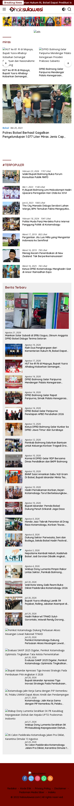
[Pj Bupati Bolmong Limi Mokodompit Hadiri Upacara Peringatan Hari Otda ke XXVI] (11, 192)
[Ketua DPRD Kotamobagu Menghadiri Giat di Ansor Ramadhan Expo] (11, 271)
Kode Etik (25, 788)
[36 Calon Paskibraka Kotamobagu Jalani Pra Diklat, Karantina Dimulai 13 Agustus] (37, 737)
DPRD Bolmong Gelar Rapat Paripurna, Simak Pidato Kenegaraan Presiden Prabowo (46, 397)
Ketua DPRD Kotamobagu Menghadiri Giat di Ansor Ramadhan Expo (46, 270)
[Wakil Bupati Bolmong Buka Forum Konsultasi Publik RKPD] (11, 176)
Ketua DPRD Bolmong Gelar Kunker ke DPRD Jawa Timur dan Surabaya (47, 428)
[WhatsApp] (44, 779)
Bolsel (6, 127)
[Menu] (5, 9)
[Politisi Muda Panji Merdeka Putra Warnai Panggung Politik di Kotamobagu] (11, 224)
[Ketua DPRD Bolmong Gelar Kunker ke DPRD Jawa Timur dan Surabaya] (13, 429)
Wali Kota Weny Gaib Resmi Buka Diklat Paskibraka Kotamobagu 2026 (46, 586)
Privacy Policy (43, 788)
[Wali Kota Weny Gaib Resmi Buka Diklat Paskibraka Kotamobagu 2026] (13, 587)
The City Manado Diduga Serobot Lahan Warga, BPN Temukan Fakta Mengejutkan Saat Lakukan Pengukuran (46, 207)
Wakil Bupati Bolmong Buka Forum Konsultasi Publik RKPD (42, 175)
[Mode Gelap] (64, 9)
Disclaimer (60, 788)
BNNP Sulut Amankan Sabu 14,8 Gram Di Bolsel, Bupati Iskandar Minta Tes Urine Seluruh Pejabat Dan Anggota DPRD (46, 476)
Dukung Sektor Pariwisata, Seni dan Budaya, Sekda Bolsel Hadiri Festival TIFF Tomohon (45, 539)
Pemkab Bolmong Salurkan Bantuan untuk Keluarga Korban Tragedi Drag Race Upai (46, 444)
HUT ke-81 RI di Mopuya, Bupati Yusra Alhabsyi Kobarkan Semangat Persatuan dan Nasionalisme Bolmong (16, 73)
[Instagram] (37, 779)
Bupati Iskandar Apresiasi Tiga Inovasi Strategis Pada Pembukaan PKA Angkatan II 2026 (45, 682)
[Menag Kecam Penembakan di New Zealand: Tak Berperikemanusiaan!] (11, 255)
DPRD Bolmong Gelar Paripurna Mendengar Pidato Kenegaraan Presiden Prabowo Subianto (55, 72)
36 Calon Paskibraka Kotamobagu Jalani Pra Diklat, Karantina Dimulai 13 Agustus (46, 746)
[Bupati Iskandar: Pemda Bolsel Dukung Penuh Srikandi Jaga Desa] (13, 508)
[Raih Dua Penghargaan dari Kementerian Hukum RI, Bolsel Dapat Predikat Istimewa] (13, 350)
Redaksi (12, 788)
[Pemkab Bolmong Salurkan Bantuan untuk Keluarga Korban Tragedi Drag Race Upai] (13, 445)
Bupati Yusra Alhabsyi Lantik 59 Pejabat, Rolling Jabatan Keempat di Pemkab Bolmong (46, 602)
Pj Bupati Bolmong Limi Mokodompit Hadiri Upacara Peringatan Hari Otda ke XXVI (46, 191)
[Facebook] (25, 779)
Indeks (52, 792)
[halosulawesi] (25, 9)
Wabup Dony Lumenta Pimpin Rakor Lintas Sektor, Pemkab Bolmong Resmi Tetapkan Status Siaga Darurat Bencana (46, 571)
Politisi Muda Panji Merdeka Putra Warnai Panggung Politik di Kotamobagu (45, 223)
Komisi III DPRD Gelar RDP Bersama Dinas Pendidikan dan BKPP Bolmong (46, 460)
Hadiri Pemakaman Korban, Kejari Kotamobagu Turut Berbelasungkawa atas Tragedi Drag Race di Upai (46, 491)
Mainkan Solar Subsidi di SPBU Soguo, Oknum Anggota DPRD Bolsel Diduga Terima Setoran (36, 337)
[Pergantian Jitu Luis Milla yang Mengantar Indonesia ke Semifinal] (11, 239)
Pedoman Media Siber (31, 792)
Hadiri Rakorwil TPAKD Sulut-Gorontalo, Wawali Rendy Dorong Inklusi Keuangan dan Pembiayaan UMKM (45, 618)
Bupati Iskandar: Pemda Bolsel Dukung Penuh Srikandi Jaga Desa (45, 507)
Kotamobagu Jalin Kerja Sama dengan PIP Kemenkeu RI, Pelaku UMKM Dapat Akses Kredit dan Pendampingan (43, 702)
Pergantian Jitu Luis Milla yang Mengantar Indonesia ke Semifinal (46, 239)
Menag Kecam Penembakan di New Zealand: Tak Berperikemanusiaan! (42, 255)
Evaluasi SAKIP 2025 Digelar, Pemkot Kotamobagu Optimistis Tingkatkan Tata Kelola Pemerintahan (46, 662)
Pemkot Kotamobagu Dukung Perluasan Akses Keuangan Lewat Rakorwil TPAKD (44, 642)
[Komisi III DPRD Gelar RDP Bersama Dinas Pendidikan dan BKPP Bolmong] (13, 460)
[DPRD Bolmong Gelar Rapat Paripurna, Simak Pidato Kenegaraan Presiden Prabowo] (13, 397)
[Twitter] (31, 779)
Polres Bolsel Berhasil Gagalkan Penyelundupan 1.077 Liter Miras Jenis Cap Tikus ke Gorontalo (33, 137)
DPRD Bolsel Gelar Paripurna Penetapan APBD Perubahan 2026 (44, 412)
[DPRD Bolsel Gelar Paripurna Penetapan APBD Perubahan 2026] (13, 413)
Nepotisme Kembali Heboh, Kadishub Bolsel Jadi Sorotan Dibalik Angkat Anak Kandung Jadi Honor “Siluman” (46, 555)
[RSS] (50, 779)
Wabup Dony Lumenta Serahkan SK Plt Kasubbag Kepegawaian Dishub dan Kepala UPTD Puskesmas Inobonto (45, 726)
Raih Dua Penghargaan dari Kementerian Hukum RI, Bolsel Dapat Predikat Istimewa (46, 349)
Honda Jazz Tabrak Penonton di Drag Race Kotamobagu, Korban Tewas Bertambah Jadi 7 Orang (46, 523)
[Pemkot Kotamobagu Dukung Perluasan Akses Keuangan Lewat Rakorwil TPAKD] (37, 632)
